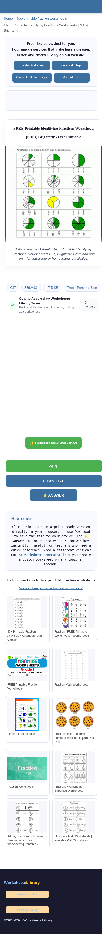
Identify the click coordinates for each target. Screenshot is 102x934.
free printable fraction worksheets (42, 18)
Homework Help (70, 65)
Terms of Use (27, 894)
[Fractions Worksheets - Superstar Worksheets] (75, 768)
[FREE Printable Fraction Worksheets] (27, 666)
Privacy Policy (27, 910)
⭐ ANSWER (53, 495)
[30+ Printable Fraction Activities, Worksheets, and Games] (27, 613)
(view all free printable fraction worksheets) (51, 588)
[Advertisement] (51, 377)
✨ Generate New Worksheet (53, 443)
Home (8, 18)
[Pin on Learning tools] (27, 715)
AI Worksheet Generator (39, 555)
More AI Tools (71, 77)
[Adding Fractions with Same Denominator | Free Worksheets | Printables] (27, 818)
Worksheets (22, 882)
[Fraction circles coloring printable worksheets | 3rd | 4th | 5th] (75, 715)
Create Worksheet (32, 65)
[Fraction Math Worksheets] (75, 666)
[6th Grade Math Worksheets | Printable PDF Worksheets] (75, 818)
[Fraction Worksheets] (27, 768)
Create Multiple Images (32, 77)
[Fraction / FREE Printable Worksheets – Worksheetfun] (75, 613)
